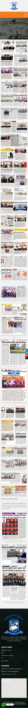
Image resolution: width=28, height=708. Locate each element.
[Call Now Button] (3, 705)
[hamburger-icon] (25, 15)
